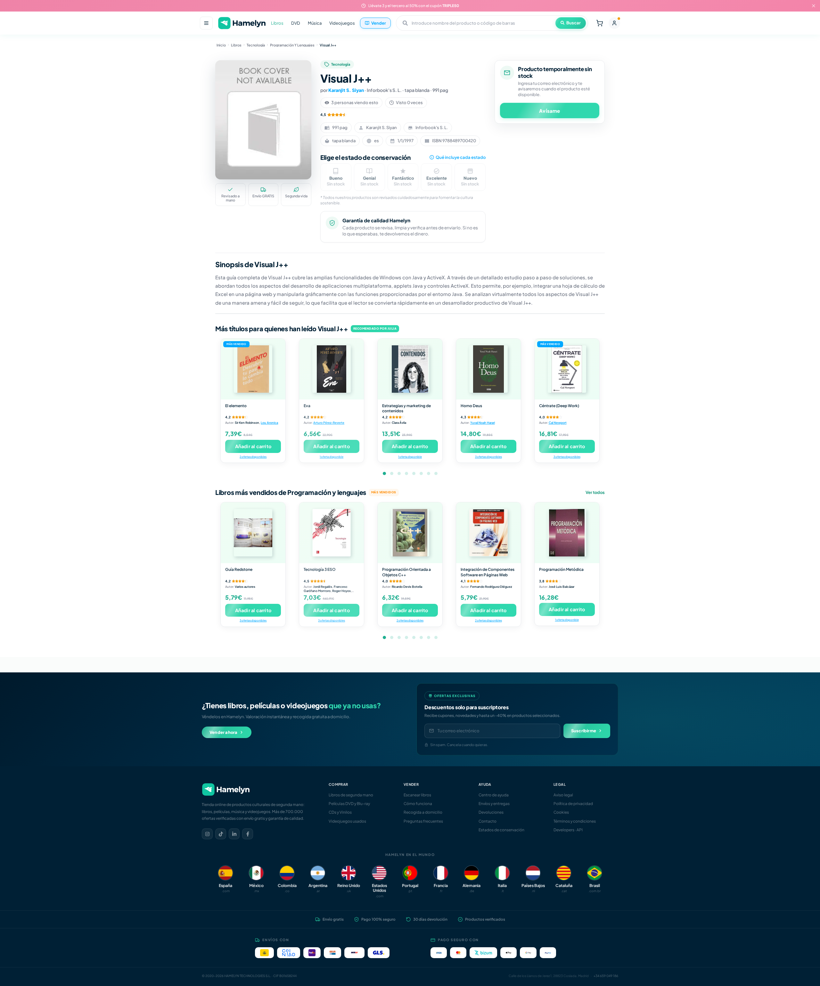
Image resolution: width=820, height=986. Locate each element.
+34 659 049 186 (606, 976)
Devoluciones (491, 812)
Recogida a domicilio (423, 812)
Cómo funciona (418, 803)
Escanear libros (417, 795)
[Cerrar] (813, 5)
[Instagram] (207, 833)
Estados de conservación (501, 829)
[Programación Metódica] (567, 532)
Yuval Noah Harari (482, 422)
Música (315, 23)
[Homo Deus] (488, 369)
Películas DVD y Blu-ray (349, 803)
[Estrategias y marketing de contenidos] (410, 369)
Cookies (561, 812)
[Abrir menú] (206, 23)
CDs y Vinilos (340, 812)
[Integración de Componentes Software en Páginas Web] (488, 532)
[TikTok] (220, 833)
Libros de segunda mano (351, 795)
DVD (295, 23)
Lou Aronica (269, 422)
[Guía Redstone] (253, 532)
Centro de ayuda (494, 795)
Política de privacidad (573, 803)
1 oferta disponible (331, 456)
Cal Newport (558, 422)
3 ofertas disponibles (488, 456)
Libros (277, 23)
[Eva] (331, 369)
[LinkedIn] (234, 833)
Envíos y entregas (494, 803)
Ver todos (595, 492)
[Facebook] (247, 833)
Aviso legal (563, 795)
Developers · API (568, 829)
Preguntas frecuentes (423, 821)
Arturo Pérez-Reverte (328, 422)
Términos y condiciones (575, 821)
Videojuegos (342, 23)
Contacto (487, 821)
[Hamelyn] (242, 23)
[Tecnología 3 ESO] (331, 532)
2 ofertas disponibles (253, 456)
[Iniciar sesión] (614, 23)
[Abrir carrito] (599, 23)
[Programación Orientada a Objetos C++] (410, 532)
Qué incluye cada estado (461, 157)
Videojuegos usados (347, 821)
